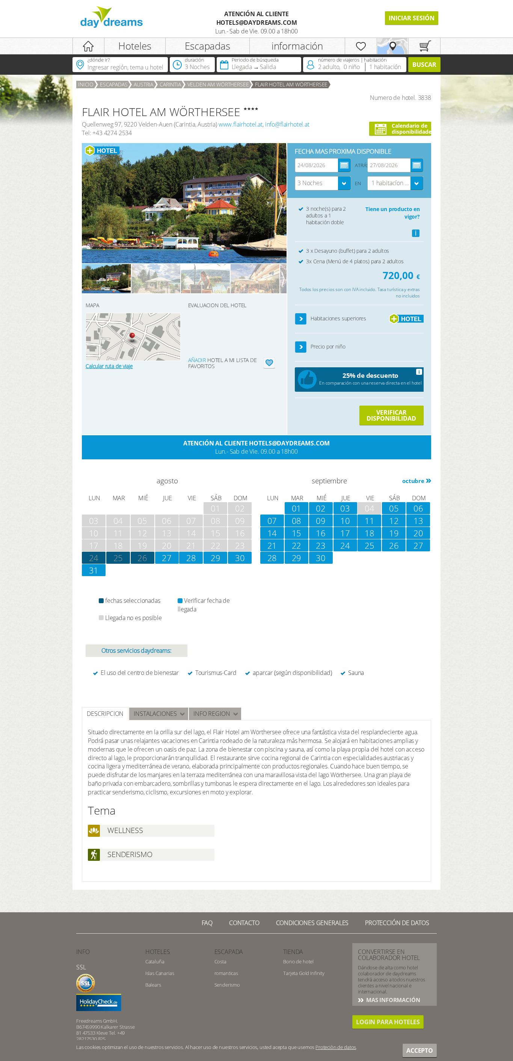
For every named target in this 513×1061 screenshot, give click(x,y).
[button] (301, 319)
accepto (419, 1050)
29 (215, 557)
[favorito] (361, 46)
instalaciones (155, 713)
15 (297, 533)
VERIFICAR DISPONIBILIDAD (391, 415)
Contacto (244, 923)
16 (321, 533)
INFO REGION (211, 713)
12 (394, 520)
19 (394, 533)
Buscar (424, 64)
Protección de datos (397, 923)
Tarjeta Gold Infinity (303, 973)
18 (369, 533)
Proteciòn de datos (335, 1047)
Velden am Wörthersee (218, 84)
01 (297, 508)
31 (94, 570)
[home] (88, 46)
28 (191, 557)
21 (272, 545)
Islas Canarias (159, 973)
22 (297, 545)
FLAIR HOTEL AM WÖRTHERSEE (291, 84)
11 (369, 520)
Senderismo (227, 984)
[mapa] (393, 46)
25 (118, 557)
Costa (220, 961)
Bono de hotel (298, 961)
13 (418, 520)
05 (394, 508)
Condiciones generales (312, 923)
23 (321, 545)
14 (272, 533)
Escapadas (207, 46)
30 (240, 557)
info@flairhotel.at (287, 124)
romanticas (226, 973)
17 (345, 533)
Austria (143, 84)
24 (345, 545)
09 (321, 520)
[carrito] (424, 46)
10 (345, 520)
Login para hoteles (388, 1022)
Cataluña (154, 961)
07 (272, 520)
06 (418, 508)
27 (167, 557)
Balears (153, 984)
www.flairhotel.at (241, 124)
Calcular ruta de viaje (109, 366)
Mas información (392, 1000)
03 (345, 508)
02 (321, 508)
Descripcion (105, 713)
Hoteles (134, 46)
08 (297, 520)
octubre (413, 480)
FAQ (207, 923)
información (297, 46)
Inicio (86, 84)
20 (418, 533)
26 (142, 557)
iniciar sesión (412, 18)
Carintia (170, 84)
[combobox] (323, 183)
